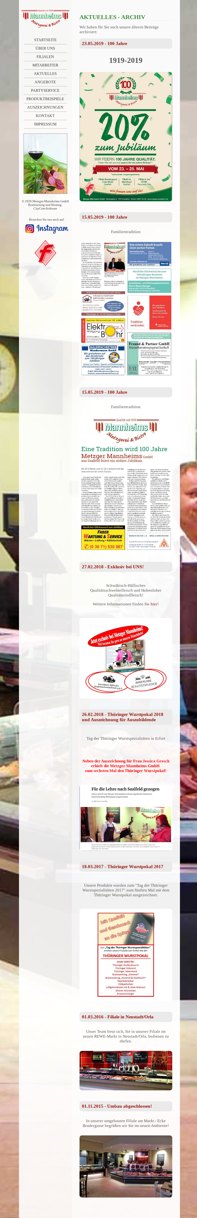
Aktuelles (45, 74)
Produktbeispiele (45, 99)
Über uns (45, 48)
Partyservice (45, 90)
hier (154, 604)
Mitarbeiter (45, 65)
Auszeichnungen (45, 107)
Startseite (45, 40)
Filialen (45, 57)
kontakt (45, 116)
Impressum (45, 124)
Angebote (45, 82)
